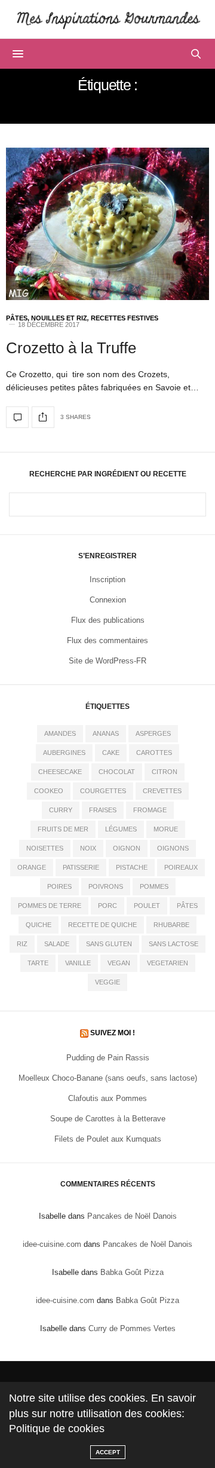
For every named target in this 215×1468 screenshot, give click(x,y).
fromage (150, 809)
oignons (173, 848)
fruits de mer (63, 829)
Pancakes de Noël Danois (132, 1216)
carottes (154, 752)
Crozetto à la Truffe (71, 348)
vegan (119, 963)
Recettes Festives (124, 318)
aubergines (64, 752)
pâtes (187, 905)
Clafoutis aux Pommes (107, 1098)
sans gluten (109, 943)
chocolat (117, 771)
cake (110, 752)
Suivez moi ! (112, 1033)
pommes (154, 886)
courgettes (103, 790)
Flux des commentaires (107, 640)
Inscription (107, 579)
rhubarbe (171, 924)
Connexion (108, 599)
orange (31, 867)
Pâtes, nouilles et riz (46, 318)
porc (107, 905)
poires (59, 886)
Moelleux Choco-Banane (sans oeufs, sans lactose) (108, 1078)
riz (22, 943)
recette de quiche (102, 924)
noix (88, 848)
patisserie (81, 867)
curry (60, 809)
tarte (37, 963)
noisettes (44, 848)
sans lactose (173, 943)
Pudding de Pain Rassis (107, 1057)
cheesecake (60, 771)
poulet (147, 905)
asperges (153, 733)
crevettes (162, 790)
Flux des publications (108, 620)
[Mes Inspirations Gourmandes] (107, 19)
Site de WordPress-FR (107, 660)
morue (165, 829)
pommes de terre (49, 905)
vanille (78, 963)
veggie (107, 982)
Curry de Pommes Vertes (132, 1328)
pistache (132, 867)
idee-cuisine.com (52, 1244)
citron (164, 771)
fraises (102, 809)
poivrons (105, 886)
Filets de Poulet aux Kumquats (107, 1138)
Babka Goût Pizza (132, 1272)
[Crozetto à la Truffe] (107, 224)
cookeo (48, 790)
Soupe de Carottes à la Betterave (107, 1118)
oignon (126, 848)
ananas (106, 733)
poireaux (181, 867)
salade (56, 943)
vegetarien (167, 963)
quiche (38, 924)
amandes (60, 733)
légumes (121, 829)
